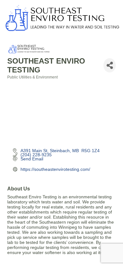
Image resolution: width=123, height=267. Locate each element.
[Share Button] (109, 65)
